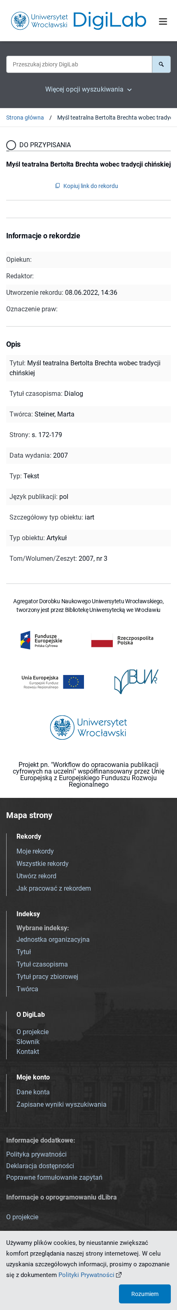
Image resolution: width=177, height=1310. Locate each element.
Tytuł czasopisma (42, 964)
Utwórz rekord (36, 876)
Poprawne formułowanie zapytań (54, 1177)
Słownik (28, 1042)
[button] (161, 64)
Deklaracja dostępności (40, 1166)
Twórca (27, 989)
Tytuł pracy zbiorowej (47, 977)
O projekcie (32, 1032)
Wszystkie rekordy (42, 864)
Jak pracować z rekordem (53, 888)
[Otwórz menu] (163, 21)
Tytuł (23, 952)
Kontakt (27, 1052)
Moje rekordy (35, 851)
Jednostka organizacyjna (53, 939)
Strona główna (25, 117)
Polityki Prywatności (86, 1275)
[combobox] (79, 64)
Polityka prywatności (36, 1154)
